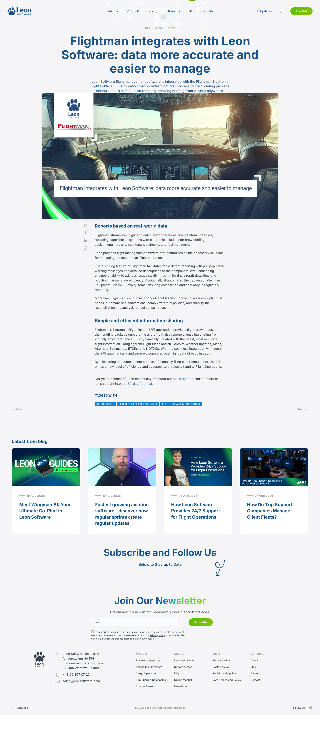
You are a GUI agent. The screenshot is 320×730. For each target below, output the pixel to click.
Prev (19, 409)
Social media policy (224, 673)
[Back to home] (19, 11)
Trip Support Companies (151, 679)
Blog (192, 11)
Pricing (153, 11)
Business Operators (148, 660)
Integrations (105, 404)
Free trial (301, 11)
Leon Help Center (184, 660)
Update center (183, 666)
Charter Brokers (145, 686)
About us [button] (173, 11)
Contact (209, 11)
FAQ (176, 673)
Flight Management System (181, 404)
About (254, 660)
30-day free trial (139, 383)
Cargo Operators (146, 673)
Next (300, 409)
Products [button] (133, 11)
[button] (264, 11)
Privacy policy (157, 635)
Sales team (181, 379)
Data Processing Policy (226, 679)
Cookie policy (220, 666)
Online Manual (183, 679)
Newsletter (181, 686)
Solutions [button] (111, 11)
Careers (255, 673)
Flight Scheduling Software (138, 404)
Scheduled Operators (149, 666)
